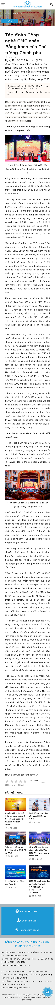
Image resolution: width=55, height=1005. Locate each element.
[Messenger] (48, 992)
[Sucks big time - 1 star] (7, 781)
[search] (51, 4)
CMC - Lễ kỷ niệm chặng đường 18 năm (25, 92)
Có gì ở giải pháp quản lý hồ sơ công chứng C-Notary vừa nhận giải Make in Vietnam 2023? (15, 819)
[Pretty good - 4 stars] (20, 781)
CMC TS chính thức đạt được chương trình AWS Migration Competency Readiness (39, 887)
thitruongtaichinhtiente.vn (25, 775)
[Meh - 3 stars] (16, 781)
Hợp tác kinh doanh (29, 930)
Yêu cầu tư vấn (29, 921)
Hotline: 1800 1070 (29, 912)
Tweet (35, 780)
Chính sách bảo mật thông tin (30, 997)
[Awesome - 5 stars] (25, 781)
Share (43, 783)
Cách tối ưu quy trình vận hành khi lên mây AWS (38, 816)
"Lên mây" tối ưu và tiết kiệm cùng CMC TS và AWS (15, 850)
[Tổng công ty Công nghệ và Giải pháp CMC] (27, 3)
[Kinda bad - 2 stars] (12, 781)
